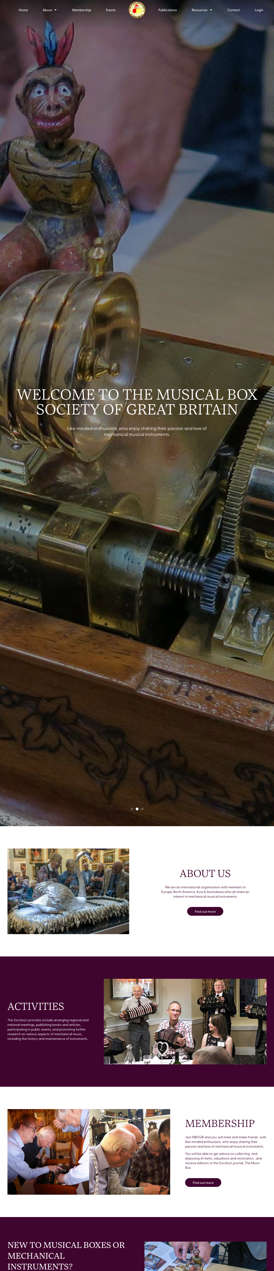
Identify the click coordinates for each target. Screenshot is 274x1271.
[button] (132, 809)
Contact (234, 9)
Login (259, 9)
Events (111, 9)
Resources (199, 9)
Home (23, 9)
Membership (81, 9)
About (47, 9)
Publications (167, 9)
